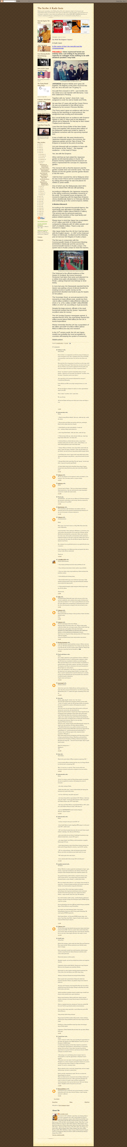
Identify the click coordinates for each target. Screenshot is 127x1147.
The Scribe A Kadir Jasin (50, 8)
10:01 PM (59, 750)
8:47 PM (59, 471)
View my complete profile (58, 1135)
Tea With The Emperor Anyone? (44, 179)
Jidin (59, 597)
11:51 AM (59, 860)
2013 (40, 203)
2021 (40, 147)
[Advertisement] (43, 281)
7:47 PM (59, 409)
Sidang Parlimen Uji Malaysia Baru (44, 176)
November (42, 156)
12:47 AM (59, 935)
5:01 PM (59, 607)
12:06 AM (59, 771)
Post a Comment (56, 1099)
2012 (40, 204)
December (42, 154)
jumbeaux (60, 483)
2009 (40, 209)
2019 (40, 151)
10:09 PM (59, 480)
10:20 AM (59, 679)
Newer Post (54, 1102)
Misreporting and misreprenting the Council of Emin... (44, 166)
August (41, 161)
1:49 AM (59, 503)
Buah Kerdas (61, 507)
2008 (40, 211)
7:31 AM (59, 514)
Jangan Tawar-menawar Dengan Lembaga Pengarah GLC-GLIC (45, 170)
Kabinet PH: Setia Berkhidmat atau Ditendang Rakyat (44, 183)
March (41, 191)
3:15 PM (59, 923)
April (41, 189)
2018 (40, 152)
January (42, 194)
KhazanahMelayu (62, 1089)
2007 (40, 213)
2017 (40, 196)
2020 (40, 149)
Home (71, 1102)
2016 (40, 198)
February (42, 193)
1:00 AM (59, 1033)
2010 (40, 208)
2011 (40, 206)
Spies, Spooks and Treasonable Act (44, 173)
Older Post (87, 1102)
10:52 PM (59, 493)
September (42, 159)
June (41, 186)
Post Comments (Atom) (64, 1105)
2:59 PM (59, 593)
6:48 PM (59, 618)
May (41, 188)
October (42, 157)
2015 (40, 199)
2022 (40, 146)
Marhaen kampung (62, 642)
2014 (40, 201)
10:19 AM (59, 651)
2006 (40, 215)
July (41, 162)
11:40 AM (59, 556)
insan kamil (61, 683)
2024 (40, 144)
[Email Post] (70, 343)
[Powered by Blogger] (41, 219)
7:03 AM (59, 1095)
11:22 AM (59, 813)
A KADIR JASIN (62, 559)
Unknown (60, 475)
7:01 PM (59, 639)
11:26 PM (59, 1085)
